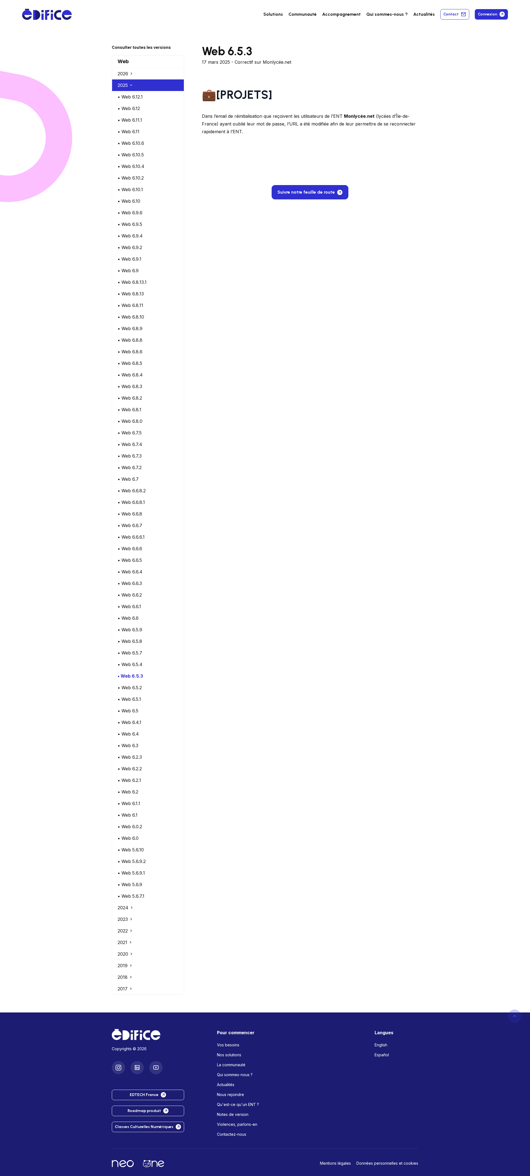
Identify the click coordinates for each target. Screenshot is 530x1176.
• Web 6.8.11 (130, 305)
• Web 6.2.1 (129, 780)
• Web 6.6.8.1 (131, 502)
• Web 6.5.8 (130, 641)
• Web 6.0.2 (130, 826)
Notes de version (232, 1114)
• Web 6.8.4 (130, 375)
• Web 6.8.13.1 (132, 282)
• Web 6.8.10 (131, 317)
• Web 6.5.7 (130, 653)
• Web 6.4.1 (129, 722)
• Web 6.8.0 (130, 421)
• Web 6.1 (127, 815)
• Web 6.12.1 (130, 97)
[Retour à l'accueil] (160, 1034)
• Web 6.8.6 (130, 351)
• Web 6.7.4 (130, 444)
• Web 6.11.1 (130, 120)
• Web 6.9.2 (130, 247)
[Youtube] (156, 1067)
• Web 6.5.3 (130, 676)
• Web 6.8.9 (130, 328)
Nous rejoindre (230, 1094)
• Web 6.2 (128, 792)
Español (382, 1054)
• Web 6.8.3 (130, 386)
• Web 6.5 (128, 710)
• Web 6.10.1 (130, 189)
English (381, 1045)
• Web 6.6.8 (130, 514)
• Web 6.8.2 (130, 398)
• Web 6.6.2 (130, 595)
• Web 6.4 (128, 734)
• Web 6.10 (129, 201)
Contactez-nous (231, 1134)
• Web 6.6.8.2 (132, 490)
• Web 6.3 (128, 745)
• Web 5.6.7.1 (131, 896)
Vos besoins (228, 1045)
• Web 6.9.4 (130, 236)
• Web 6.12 (129, 108)
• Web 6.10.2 (131, 178)
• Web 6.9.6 (130, 212)
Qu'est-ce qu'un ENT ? (238, 1104)
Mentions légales (335, 1163)
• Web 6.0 (128, 838)
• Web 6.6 (128, 618)
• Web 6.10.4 (131, 166)
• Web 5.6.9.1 (131, 873)
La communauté (231, 1064)
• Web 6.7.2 (130, 467)
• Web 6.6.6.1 (131, 537)
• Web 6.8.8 (130, 340)
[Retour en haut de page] (514, 1016)
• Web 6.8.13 (131, 293)
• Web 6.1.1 (129, 803)
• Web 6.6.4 (130, 571)
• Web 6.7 (128, 479)
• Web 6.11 (128, 131)
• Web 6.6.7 (130, 525)
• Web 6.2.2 (130, 768)
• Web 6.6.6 (130, 548)
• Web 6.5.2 (130, 687)
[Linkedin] (137, 1067)
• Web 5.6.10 (131, 849)
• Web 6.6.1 (129, 606)
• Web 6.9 (128, 270)
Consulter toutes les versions (141, 47)
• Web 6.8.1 (129, 409)
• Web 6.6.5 (130, 560)
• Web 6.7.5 (130, 432)
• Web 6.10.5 (131, 154)
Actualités (424, 14)
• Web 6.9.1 (129, 259)
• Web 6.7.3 (130, 456)
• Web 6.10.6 (131, 143)
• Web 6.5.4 (130, 664)
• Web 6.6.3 (130, 583)
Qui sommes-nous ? (235, 1074)
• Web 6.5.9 (130, 629)
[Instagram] (118, 1067)
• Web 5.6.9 (130, 884)
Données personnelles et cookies (387, 1163)
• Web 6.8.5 (130, 363)
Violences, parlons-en (237, 1124)
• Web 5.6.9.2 (132, 861)
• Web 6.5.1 (129, 699)
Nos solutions (229, 1054)
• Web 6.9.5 (130, 224)
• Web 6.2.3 (130, 757)
